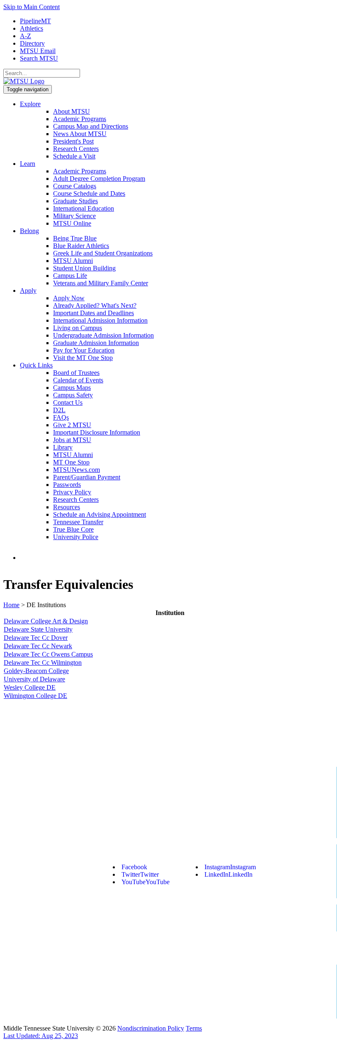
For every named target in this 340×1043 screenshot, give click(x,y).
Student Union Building (84, 268)
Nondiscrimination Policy (150, 1028)
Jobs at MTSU (72, 439)
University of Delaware (34, 679)
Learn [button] (27, 163)
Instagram (230, 866)
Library (63, 447)
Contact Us (68, 402)
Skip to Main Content (31, 6)
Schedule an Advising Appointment (99, 514)
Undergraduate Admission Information (103, 335)
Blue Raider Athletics (81, 245)
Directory (32, 43)
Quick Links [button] (36, 365)
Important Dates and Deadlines (93, 312)
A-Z (25, 35)
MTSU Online (72, 223)
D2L (59, 409)
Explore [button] (30, 103)
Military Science (74, 215)
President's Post (73, 141)
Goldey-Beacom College (36, 670)
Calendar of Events (78, 380)
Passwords (67, 484)
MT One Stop (71, 462)
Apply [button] (28, 290)
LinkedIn (228, 874)
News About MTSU (80, 133)
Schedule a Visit (74, 156)
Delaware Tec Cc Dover (36, 637)
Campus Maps (72, 387)
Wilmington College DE (35, 695)
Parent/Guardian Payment (86, 477)
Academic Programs (79, 118)
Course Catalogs (74, 186)
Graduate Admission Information (96, 342)
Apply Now (69, 297)
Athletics (31, 28)
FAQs (61, 417)
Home (11, 604)
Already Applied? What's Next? (94, 305)
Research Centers (76, 148)
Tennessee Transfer (78, 521)
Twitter (140, 874)
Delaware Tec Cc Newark (38, 645)
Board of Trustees (76, 372)
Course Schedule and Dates (89, 193)
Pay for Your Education (83, 350)
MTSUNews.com (76, 469)
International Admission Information (100, 320)
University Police (75, 536)
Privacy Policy (72, 492)
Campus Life (70, 275)
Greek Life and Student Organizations (103, 253)
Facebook (134, 866)
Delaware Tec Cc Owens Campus (48, 654)
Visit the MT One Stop (83, 357)
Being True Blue (75, 238)
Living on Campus (77, 327)
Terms (194, 1028)
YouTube (145, 881)
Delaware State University (38, 629)
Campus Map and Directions (90, 126)
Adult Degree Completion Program (99, 178)
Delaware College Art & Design (46, 621)
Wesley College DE (30, 687)
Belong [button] (29, 230)
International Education (83, 208)
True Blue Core (73, 529)
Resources (66, 507)
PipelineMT (35, 20)
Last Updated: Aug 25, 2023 (40, 1035)
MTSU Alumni (73, 260)
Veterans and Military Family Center (100, 283)
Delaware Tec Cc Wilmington (43, 662)
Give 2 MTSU (72, 424)
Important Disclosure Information (96, 432)
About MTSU (71, 111)
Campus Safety (73, 395)
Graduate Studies (75, 200)
